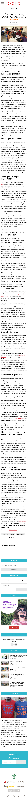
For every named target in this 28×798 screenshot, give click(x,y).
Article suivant (19, 549)
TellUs (2, 184)
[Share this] (7, 537)
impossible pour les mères (18, 418)
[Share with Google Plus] (11, 537)
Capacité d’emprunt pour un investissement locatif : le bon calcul (17, 676)
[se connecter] (19, 796)
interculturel (5, 534)
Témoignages (14, 19)
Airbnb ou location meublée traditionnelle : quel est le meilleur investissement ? (17, 683)
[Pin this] (13, 537)
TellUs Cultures (13, 530)
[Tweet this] (9, 537)
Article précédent (10, 545)
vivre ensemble (20, 534)
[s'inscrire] (24, 796)
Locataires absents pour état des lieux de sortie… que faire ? (18, 655)
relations (12, 534)
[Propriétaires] (14, 796)
